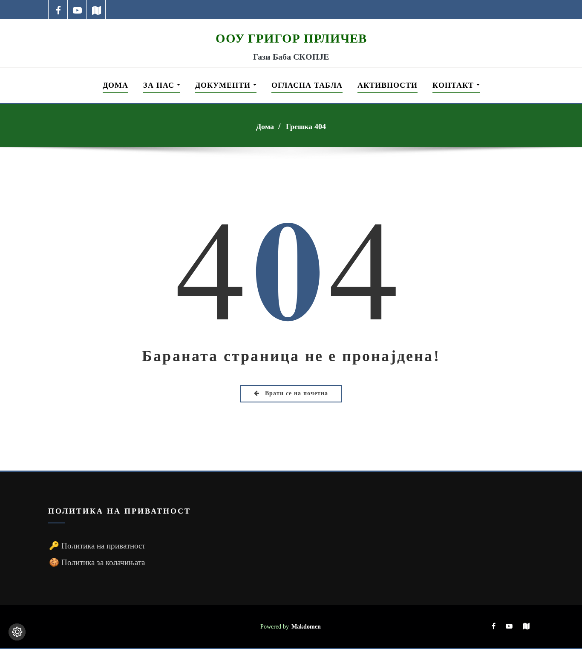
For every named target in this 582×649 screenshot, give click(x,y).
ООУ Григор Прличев (291, 38)
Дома (115, 85)
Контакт (454, 85)
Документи (224, 85)
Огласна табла (307, 85)
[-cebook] (58, 9)
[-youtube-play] (77, 9)
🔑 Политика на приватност (97, 545)
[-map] (96, 9)
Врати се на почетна (295, 393)
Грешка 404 (306, 126)
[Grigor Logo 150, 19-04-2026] (291, 24)
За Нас (160, 85)
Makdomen (306, 626)
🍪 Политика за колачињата (97, 562)
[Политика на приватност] (17, 631)
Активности (387, 85)
